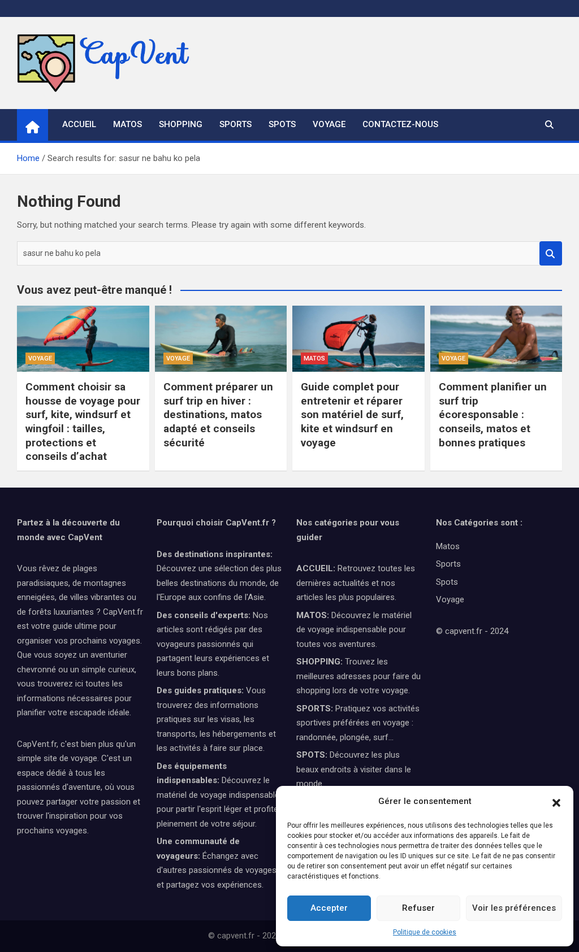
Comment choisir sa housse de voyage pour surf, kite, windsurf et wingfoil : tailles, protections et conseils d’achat (82, 421)
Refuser (418, 908)
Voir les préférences (514, 908)
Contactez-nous (400, 124)
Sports (235, 124)
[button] (556, 801)
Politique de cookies (424, 932)
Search (550, 253)
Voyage (329, 124)
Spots (282, 124)
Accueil (79, 124)
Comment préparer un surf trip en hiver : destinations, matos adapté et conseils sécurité (218, 414)
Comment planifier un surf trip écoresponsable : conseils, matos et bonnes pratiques (493, 414)
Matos (127, 124)
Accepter (329, 908)
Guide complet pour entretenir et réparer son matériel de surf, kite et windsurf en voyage (352, 414)
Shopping (180, 124)
